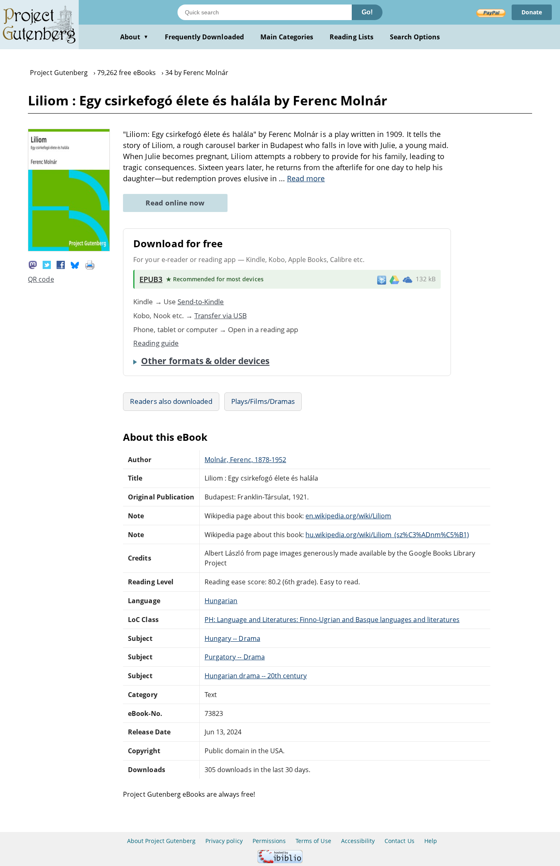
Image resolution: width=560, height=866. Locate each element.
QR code (41, 279)
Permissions (269, 841)
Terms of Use (313, 841)
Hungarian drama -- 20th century (256, 675)
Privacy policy (224, 841)
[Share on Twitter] (47, 264)
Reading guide (156, 343)
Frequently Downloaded (204, 36)
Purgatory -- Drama (235, 656)
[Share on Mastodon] (33, 264)
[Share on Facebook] (61, 264)
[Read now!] (69, 248)
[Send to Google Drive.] (394, 279)
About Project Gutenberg (161, 841)
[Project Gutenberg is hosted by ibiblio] (280, 861)
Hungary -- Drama (232, 638)
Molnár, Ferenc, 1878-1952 (245, 459)
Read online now (175, 202)
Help (430, 841)
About (134, 36)
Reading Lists (351, 36)
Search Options (415, 36)
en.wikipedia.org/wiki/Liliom (348, 515)
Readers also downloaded (171, 401)
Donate (531, 12)
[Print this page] (89, 264)
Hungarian (221, 600)
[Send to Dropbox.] (381, 279)
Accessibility (358, 841)
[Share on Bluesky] (75, 264)
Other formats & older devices (205, 361)
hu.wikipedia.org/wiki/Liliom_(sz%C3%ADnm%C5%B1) (387, 534)
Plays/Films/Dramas (263, 401)
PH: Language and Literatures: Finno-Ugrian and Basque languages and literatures (332, 619)
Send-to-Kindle (201, 301)
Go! (367, 12)
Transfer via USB (220, 315)
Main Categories (287, 36)
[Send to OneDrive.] (407, 279)
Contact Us (399, 841)
